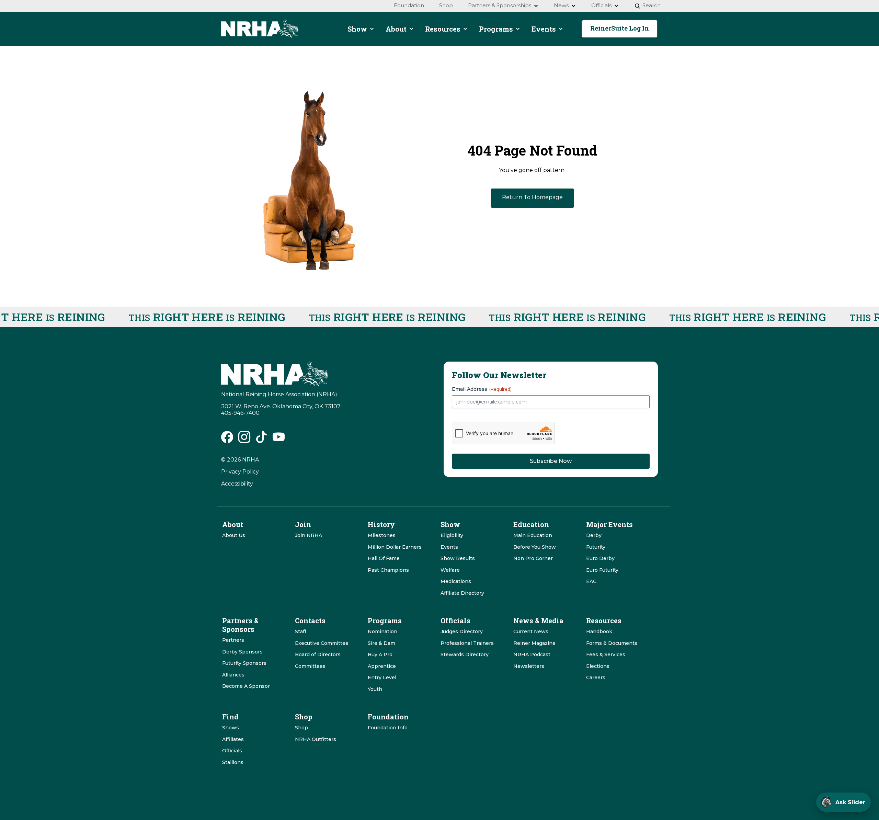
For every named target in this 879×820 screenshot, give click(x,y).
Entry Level (382, 677)
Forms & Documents (611, 643)
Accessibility (237, 483)
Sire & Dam (381, 643)
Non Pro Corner (533, 558)
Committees (310, 666)
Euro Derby (600, 558)
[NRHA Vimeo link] (279, 439)
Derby (594, 535)
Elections (597, 666)
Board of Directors (318, 654)
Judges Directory (462, 631)
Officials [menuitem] (601, 5)
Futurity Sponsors (244, 663)
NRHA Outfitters (315, 739)
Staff (300, 631)
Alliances (233, 675)
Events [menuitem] (544, 28)
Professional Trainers (467, 643)
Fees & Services (605, 654)
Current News (530, 631)
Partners (233, 640)
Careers (595, 677)
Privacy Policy (240, 471)
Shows (230, 728)
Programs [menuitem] (496, 28)
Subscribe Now (551, 461)
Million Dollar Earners (395, 547)
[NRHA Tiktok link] (261, 439)
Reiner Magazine (534, 643)
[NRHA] (259, 29)
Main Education (532, 535)
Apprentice (382, 666)
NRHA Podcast (531, 654)
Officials (232, 751)
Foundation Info (388, 728)
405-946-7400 (240, 413)
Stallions (232, 762)
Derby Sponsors (242, 652)
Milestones (382, 535)
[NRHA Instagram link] (244, 439)
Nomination (382, 631)
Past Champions (388, 570)
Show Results (458, 558)
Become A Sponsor (246, 686)
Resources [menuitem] (442, 28)
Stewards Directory (465, 654)
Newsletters (528, 666)
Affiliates (233, 739)
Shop (301, 728)
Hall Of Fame (384, 558)
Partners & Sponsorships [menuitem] (499, 5)
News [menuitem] (561, 5)
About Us (233, 535)
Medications (456, 581)
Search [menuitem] (651, 5)
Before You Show (534, 547)
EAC (591, 581)
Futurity (595, 547)
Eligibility (452, 535)
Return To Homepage (532, 197)
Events (449, 547)
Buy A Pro (380, 654)
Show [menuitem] (357, 28)
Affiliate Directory (462, 593)
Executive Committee (322, 643)
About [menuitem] (396, 28)
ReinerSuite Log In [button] (619, 28)
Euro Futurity (602, 570)
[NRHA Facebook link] (227, 439)
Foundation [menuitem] (409, 5)
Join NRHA (308, 535)
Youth (375, 689)
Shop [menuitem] (446, 5)
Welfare (450, 570)
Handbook (599, 631)
